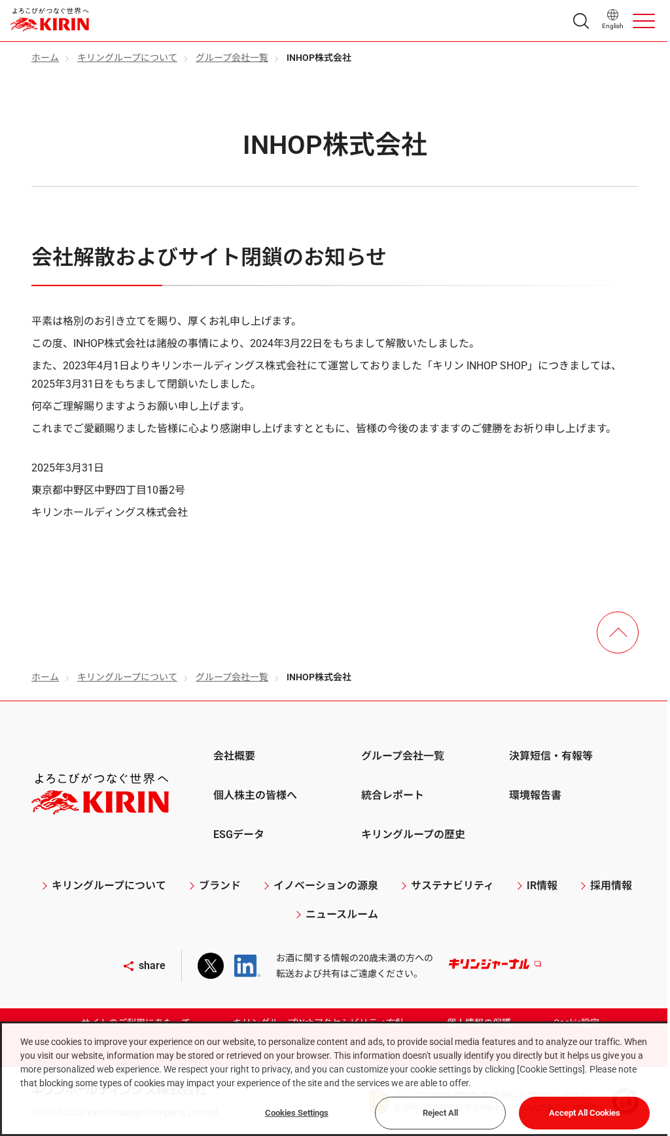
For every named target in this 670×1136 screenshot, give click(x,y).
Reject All (440, 1113)
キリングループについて (127, 57)
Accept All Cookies (584, 1113)
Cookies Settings (296, 1113)
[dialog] (335, 1078)
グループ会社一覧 (232, 57)
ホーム (45, 57)
